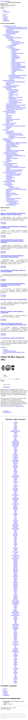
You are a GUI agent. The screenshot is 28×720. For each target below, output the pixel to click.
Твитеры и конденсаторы (12, 201)
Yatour (15, 673)
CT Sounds (15, 485)
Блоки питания (10, 132)
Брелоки (14, 51)
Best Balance (15, 459)
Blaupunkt (15, 463)
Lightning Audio (15, 555)
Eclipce (15, 501)
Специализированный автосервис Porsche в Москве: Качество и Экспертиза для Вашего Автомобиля (12, 241)
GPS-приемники (16, 49)
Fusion (15, 522)
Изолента (11, 93)
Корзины (8, 147)
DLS (15, 496)
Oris (15, 593)
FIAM (15, 518)
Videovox (15, 664)
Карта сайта (6, 20)
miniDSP (15, 573)
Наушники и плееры (8, 124)
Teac (15, 652)
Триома (15, 682)
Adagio (15, 426)
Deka (15, 492)
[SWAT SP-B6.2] (8, 372)
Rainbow (15, 610)
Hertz (15, 532)
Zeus (15, 676)
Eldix (15, 505)
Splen (15, 633)
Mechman (15, 570)
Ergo (15, 510)
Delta (15, 493)
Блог (4, 15)
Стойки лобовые (10, 199)
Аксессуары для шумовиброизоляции (15, 81)
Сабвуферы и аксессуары (9, 153)
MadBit (15, 562)
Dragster (15, 497)
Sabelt (15, 616)
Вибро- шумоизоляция (9, 80)
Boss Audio (15, 466)
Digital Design (15, 494)
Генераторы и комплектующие (13, 133)
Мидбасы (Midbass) (11, 193)
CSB (15, 484)
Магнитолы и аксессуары (9, 111)
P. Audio (15, 594)
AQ (15, 437)
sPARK (15, 629)
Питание (5, 129)
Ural (15, 658)
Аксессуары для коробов (12, 154)
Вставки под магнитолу (18, 53)
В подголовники (16, 41)
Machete (15, 559)
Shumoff (15, 619)
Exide (15, 513)
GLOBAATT (15, 524)
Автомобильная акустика (9, 26)
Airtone (15, 427)
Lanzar (15, 554)
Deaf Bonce (15, 489)
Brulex (15, 470)
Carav (15, 474)
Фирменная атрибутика (9, 181)
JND (15, 545)
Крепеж (8, 159)
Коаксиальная (9, 29)
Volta (15, 669)
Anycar (15, 435)
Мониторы (12, 40)
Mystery (15, 583)
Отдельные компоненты (12, 32)
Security (15, 617)
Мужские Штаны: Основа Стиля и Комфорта (12, 338)
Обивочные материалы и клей (13, 171)
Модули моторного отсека (18, 62)
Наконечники (12, 98)
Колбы (10, 96)
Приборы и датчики (8, 138)
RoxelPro (15, 614)
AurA (15, 448)
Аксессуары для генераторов (16, 134)
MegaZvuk (15, 571)
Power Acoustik (15, 601)
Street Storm (15, 641)
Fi (15, 516)
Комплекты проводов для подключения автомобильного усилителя (16, 105)
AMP (15, 433)
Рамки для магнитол (11, 123)
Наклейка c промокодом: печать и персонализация (14, 299)
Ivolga (15, 540)
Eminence (15, 507)
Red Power (15, 611)
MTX (15, 580)
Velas (15, 660)
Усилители (9, 178)
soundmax (15, 627)
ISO (7, 114)
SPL (15, 630)
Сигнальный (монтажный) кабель (14, 109)
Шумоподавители (10, 180)
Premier (15, 605)
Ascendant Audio (15, 441)
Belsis (15, 458)
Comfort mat (15, 481)
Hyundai (15, 533)
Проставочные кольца (11, 163)
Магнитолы (9, 118)
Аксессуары (12, 48)
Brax (15, 468)
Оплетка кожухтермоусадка (16, 99)
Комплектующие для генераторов (17, 137)
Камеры (11, 39)
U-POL (15, 656)
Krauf (15, 553)
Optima (15, 590)
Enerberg (15, 509)
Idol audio (15, 535)
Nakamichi (15, 584)
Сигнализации (9, 46)
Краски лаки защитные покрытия (14, 169)
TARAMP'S (15, 649)
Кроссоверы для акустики (12, 31)
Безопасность (6, 35)
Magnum (15, 564)
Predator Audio (15, 603)
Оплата (5, 18)
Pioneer (15, 598)
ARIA (15, 439)
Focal (15, 519)
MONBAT (15, 576)
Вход (4, 10)
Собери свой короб (8, 164)
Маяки (13, 61)
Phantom (15, 597)
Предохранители (13, 101)
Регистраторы (12, 45)
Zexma (15, 677)
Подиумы (8, 195)
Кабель (14, 59)
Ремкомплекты (7, 140)
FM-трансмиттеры (10, 112)
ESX (15, 511)
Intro (15, 538)
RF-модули (14, 50)
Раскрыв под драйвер (14, 188)
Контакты (5, 19)
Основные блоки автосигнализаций (18, 75)
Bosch (15, 465)
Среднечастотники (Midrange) (13, 198)
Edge (15, 502)
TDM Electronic (15, 651)
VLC (15, 667)
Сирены (14, 71)
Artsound (15, 440)
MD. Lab (15, 568)
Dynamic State (15, 498)
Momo (15, 575)
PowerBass (15, 602)
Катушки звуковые (11, 145)
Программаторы (16, 68)
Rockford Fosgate (15, 612)
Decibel (15, 490)
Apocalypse (15, 436)
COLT (15, 480)
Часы (13, 72)
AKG (15, 428)
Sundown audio (15, 643)
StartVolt (15, 634)
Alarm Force (15, 430)
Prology (15, 607)
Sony (15, 623)
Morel (15, 577)
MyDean (15, 581)
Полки (8, 197)
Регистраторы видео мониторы (14, 37)
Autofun (15, 449)
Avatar (15, 450)
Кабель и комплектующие (9, 86)
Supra (15, 645)
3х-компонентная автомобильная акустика (16, 28)
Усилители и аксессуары (9, 172)
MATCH (15, 567)
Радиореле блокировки (17, 70)
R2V (15, 608)
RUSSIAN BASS (15, 615)
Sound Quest (15, 625)
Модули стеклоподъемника (18, 66)
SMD (15, 621)
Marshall (15, 566)
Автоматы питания (14, 90)
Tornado (15, 654)
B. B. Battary (15, 454)
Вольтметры (9, 176)
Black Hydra (15, 461)
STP (15, 640)
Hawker (15, 529)
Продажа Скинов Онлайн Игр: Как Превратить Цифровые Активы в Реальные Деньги (13, 214)
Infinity (15, 537)
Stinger (15, 638)
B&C (15, 453)
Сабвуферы (9, 160)
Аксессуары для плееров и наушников (15, 125)
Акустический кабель (11, 103)
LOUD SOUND (15, 558)
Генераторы (12, 136)
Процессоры (9, 120)
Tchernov (15, 650)
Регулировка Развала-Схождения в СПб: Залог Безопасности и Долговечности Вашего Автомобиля (13, 285)
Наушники (9, 127)
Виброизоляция (10, 83)
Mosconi (15, 579)
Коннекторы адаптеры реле (16, 97)
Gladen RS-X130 (7, 412)
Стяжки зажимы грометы (15, 102)
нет (15, 680)
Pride (15, 606)
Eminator (15, 506)
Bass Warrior (15, 457)
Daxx (15, 487)
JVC (15, 546)
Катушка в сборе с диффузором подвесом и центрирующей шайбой (16, 143)
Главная (5, 14)
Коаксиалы (9, 190)
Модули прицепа (16, 63)
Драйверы (8, 185)
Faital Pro (15, 514)
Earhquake (15, 500)
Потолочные (15, 44)
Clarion (15, 479)
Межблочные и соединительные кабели (16, 107)
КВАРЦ (15, 678)
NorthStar (15, 586)
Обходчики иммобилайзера (18, 67)
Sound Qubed (15, 624)
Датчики (14, 54)
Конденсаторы (12, 202)
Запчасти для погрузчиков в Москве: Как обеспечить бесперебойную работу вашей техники (13, 324)
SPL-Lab (15, 632)
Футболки (8, 182)
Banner (15, 456)
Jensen (15, 542)
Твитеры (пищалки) (14, 203)
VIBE (15, 663)
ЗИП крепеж (15, 55)
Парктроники (9, 36)
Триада (15, 681)
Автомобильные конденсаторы (14, 173)
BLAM (15, 462)
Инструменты (15, 58)
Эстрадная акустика (8, 184)
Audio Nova (15, 444)
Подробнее (3, 222)
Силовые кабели (10, 110)
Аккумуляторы (10, 131)
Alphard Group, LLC (15, 431)
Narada (15, 585)
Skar (15, 620)
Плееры (8, 128)
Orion (15, 592)
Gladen (15, 523)
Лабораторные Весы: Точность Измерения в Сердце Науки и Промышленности (12, 256)
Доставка (5, 16)
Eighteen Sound (15, 503)
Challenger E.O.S (15, 476)
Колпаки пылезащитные (12, 146)
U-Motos (15, 655)
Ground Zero (15, 525)
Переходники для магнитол (13, 119)
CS (15, 483)
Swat (4, 353)
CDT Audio (15, 475)
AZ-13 (15, 452)
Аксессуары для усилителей (13, 175)
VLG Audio (15, 668)
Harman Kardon (15, 528)
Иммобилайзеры (16, 57)
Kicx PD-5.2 (6, 411)
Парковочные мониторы (18, 42)
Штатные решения (10, 33)
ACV (15, 424)
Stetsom (15, 637)
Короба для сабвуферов (12, 158)
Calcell (15, 472)
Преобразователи (10, 177)
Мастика (8, 84)
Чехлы (13, 74)
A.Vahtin (15, 422)
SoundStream (15, 628)
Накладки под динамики (12, 194)
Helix (15, 531)
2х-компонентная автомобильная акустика (16, 27)
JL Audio (15, 544)
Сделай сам (6, 162)
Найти (2, 8)
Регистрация (6, 11)
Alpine (15, 432)
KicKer (15, 549)
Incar (15, 536)
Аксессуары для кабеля (12, 89)
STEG (15, 636)
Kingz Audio (15, 551)
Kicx (15, 550)
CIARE (15, 478)
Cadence (15, 471)
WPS (15, 671)
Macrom (15, 560)
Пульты (8, 121)
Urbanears (15, 659)
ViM (15, 665)
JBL (15, 541)
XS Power (15, 672)
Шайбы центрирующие (12, 151)
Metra (15, 572)
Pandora (15, 595)
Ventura (15, 662)
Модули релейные (16, 64)
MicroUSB (8, 88)
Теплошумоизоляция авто (12, 85)
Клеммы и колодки (14, 94)
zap (15, 675)
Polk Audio (15, 599)
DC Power (15, 488)
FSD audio (15, 520)
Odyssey (15, 588)
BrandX (15, 467)
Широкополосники (11, 204)
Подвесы (8, 149)
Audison (15, 446)
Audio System (15, 445)
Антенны (8, 116)
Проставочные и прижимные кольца (15, 150)
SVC (15, 646)
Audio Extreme (15, 443)
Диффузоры (9, 141)
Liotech (15, 557)
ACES (15, 423)
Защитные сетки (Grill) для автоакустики (16, 189)
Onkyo (15, 589)
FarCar (15, 515)
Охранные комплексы (14, 76)
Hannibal (15, 527)
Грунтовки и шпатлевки (12, 166)
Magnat (15, 563)
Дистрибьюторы (13, 92)
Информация (6, 387)
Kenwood (15, 548)
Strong (15, 642)
